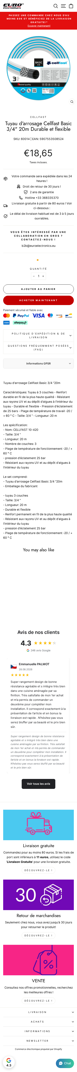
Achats (37, 1021)
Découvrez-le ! (38, 870)
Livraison (37, 1012)
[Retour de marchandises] (38, 895)
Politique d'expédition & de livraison (38, 335)
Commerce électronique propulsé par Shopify (38, 1049)
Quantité (38, 268)
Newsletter (38, 1040)
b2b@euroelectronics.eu (39, 246)
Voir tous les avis (38, 783)
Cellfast (38, 117)
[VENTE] (38, 960)
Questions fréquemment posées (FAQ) (38, 347)
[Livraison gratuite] (38, 825)
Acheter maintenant (38, 300)
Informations (37, 1031)
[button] (65, 1063)
